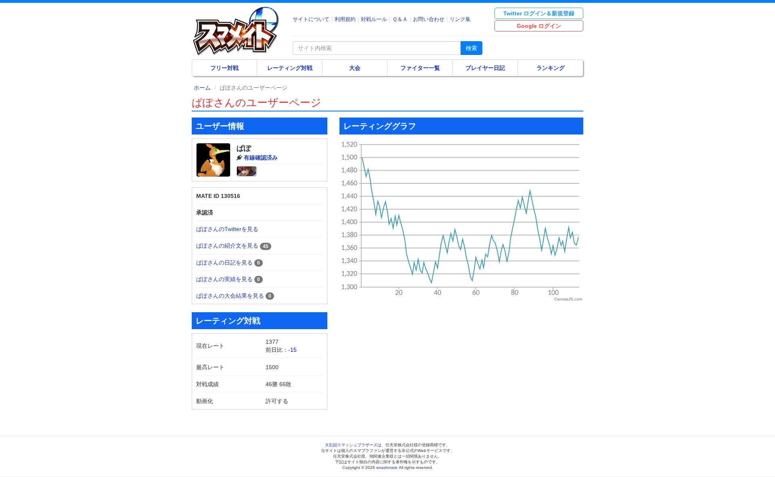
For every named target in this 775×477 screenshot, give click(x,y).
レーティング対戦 (289, 68)
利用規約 (345, 19)
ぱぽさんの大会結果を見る (230, 295)
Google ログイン (539, 26)
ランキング (550, 68)
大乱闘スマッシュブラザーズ (351, 445)
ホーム (202, 87)
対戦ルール (374, 19)
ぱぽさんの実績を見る (224, 279)
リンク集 (460, 19)
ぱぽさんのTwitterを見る (227, 229)
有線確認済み (261, 157)
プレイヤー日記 (485, 68)
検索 (471, 48)
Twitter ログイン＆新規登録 (538, 13)
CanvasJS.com (568, 299)
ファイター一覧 (420, 68)
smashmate (387, 467)
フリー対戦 (224, 68)
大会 (354, 68)
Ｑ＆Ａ (400, 19)
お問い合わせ (428, 19)
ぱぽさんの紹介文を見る (227, 245)
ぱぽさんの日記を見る (224, 262)
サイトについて (311, 19)
